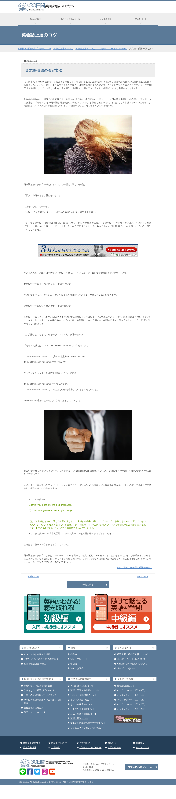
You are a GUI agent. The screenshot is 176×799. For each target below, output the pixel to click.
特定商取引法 (29, 747)
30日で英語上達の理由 (35, 664)
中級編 (73, 664)
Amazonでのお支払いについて (132, 664)
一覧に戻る (88, 584)
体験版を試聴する (32, 743)
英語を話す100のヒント (82, 686)
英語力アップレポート (35, 712)
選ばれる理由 (35, 19)
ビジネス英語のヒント (81, 700)
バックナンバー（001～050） (131, 690)
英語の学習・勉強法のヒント (84, 690)
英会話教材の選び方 (34, 708)
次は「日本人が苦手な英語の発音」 (134, 567)
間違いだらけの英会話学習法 (38, 686)
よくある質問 (105, 19)
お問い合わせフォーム (139, 767)
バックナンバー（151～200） (131, 704)
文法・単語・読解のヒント (83, 714)
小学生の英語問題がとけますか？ (40, 695)
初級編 (73, 654)
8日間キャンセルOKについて (131, 659)
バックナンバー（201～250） (131, 709)
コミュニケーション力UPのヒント (87, 728)
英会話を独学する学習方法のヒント (88, 723)
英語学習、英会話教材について (132, 654)
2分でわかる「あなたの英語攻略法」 (42, 659)
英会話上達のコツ (126, 686)
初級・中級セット (79, 659)
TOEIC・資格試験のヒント (83, 695)
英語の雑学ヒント (79, 718)
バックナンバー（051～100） (131, 695)
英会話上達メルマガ (63, 48)
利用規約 (55, 747)
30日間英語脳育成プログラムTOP (34, 48)
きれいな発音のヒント (81, 704)
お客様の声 (84, 743)
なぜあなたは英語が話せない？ (39, 690)
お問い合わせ (114, 747)
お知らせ (112, 743)
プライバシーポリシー (90, 747)
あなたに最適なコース (70, 19)
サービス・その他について (130, 668)
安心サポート (141, 19)
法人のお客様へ (78, 668)
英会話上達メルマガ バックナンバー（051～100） (101, 48)
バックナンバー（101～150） (131, 700)
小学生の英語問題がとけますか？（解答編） (42, 701)
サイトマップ (142, 747)
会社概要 (140, 743)
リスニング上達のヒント (82, 709)
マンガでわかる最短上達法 (37, 654)
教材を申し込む (59, 743)
